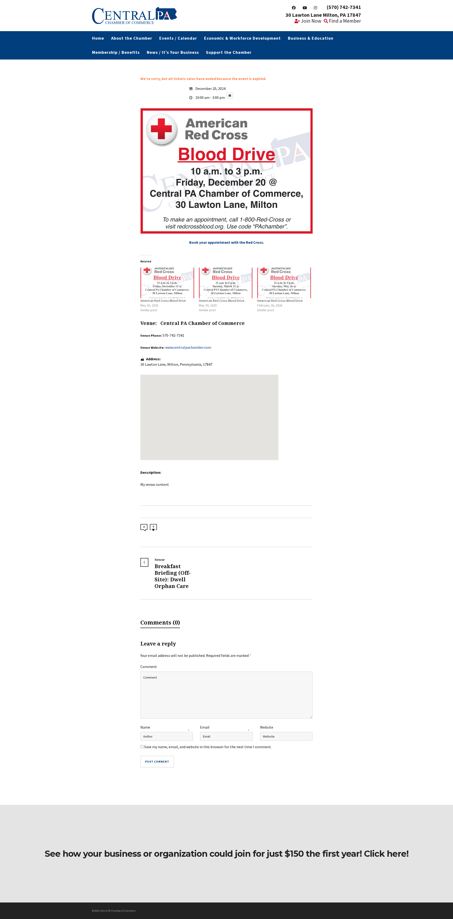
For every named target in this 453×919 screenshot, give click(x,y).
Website (266, 727)
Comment (148, 666)
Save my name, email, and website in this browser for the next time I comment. (208, 746)
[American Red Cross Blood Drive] (167, 283)
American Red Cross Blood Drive (163, 300)
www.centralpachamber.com (188, 347)
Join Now (310, 20)
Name (145, 727)
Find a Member (344, 20)
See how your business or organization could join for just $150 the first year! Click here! (227, 853)
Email (205, 727)
